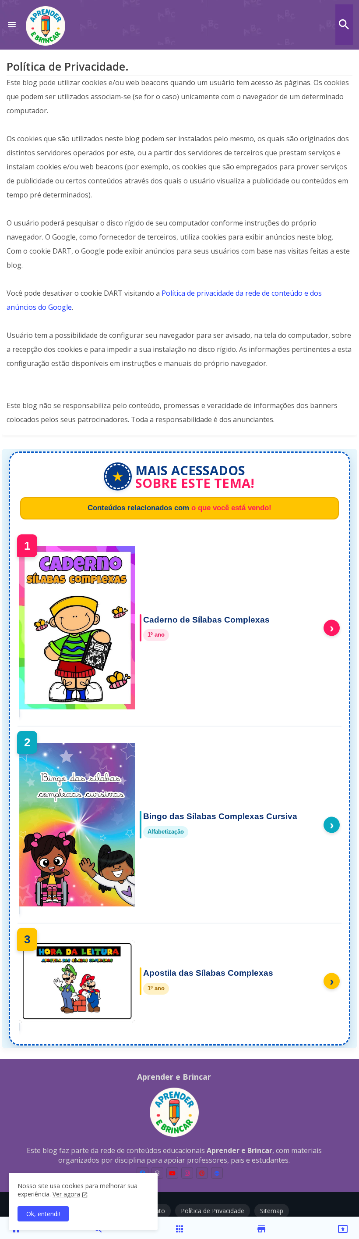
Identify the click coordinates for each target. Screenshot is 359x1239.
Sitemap (271, 1211)
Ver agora (66, 1194)
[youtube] (172, 1173)
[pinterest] (202, 1173)
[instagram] (187, 1173)
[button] (344, 24)
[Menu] (12, 24)
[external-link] (217, 1173)
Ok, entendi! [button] (43, 1214)
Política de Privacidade (212, 1211)
